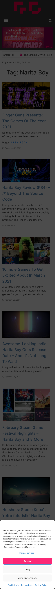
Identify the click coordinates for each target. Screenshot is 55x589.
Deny (27, 569)
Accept (28, 561)
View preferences (27, 578)
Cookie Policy (14, 585)
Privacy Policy (27, 585)
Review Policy (41, 585)
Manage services (26, 553)
